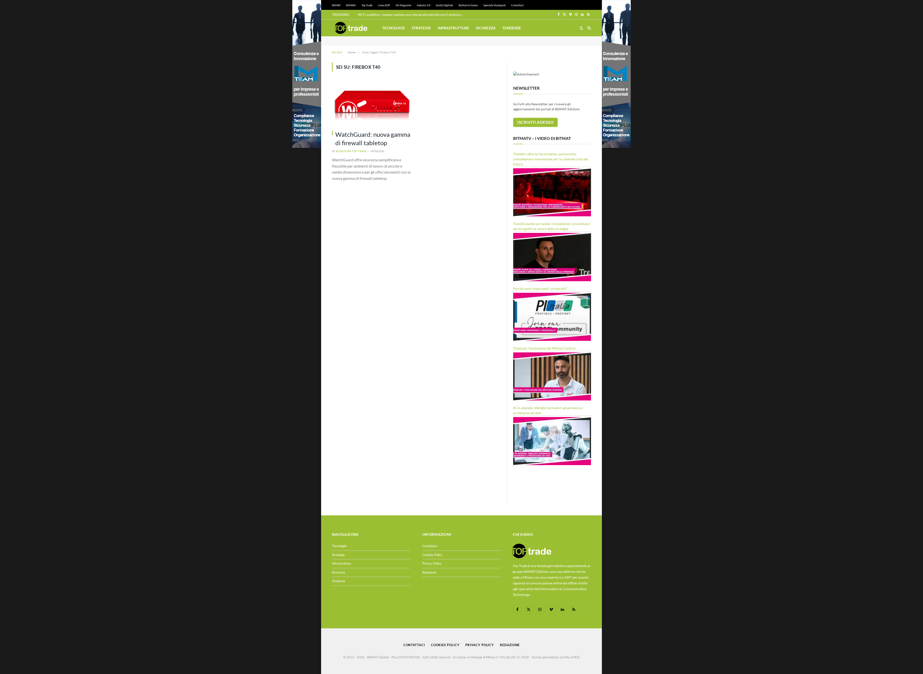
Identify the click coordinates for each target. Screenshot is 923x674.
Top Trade (367, 5)
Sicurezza (486, 28)
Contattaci (517, 5)
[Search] (588, 28)
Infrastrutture (453, 28)
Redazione (429, 572)
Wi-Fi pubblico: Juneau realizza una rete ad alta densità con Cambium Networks (412, 14)
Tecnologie (393, 28)
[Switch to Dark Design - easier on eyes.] (581, 28)
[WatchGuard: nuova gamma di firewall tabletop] (372, 103)
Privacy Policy (432, 563)
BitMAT (336, 5)
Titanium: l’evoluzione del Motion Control (544, 348)
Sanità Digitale (444, 5)
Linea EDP (384, 5)
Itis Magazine (403, 5)
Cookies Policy (432, 555)
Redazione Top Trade (351, 151)
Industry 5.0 (423, 5)
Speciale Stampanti (494, 5)
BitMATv (351, 5)
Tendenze (511, 28)
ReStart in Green (468, 5)
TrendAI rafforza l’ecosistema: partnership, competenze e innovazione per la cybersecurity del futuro (550, 159)
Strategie (421, 28)
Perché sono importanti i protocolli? (540, 289)
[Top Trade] (351, 27)
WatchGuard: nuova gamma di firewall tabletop (372, 139)
